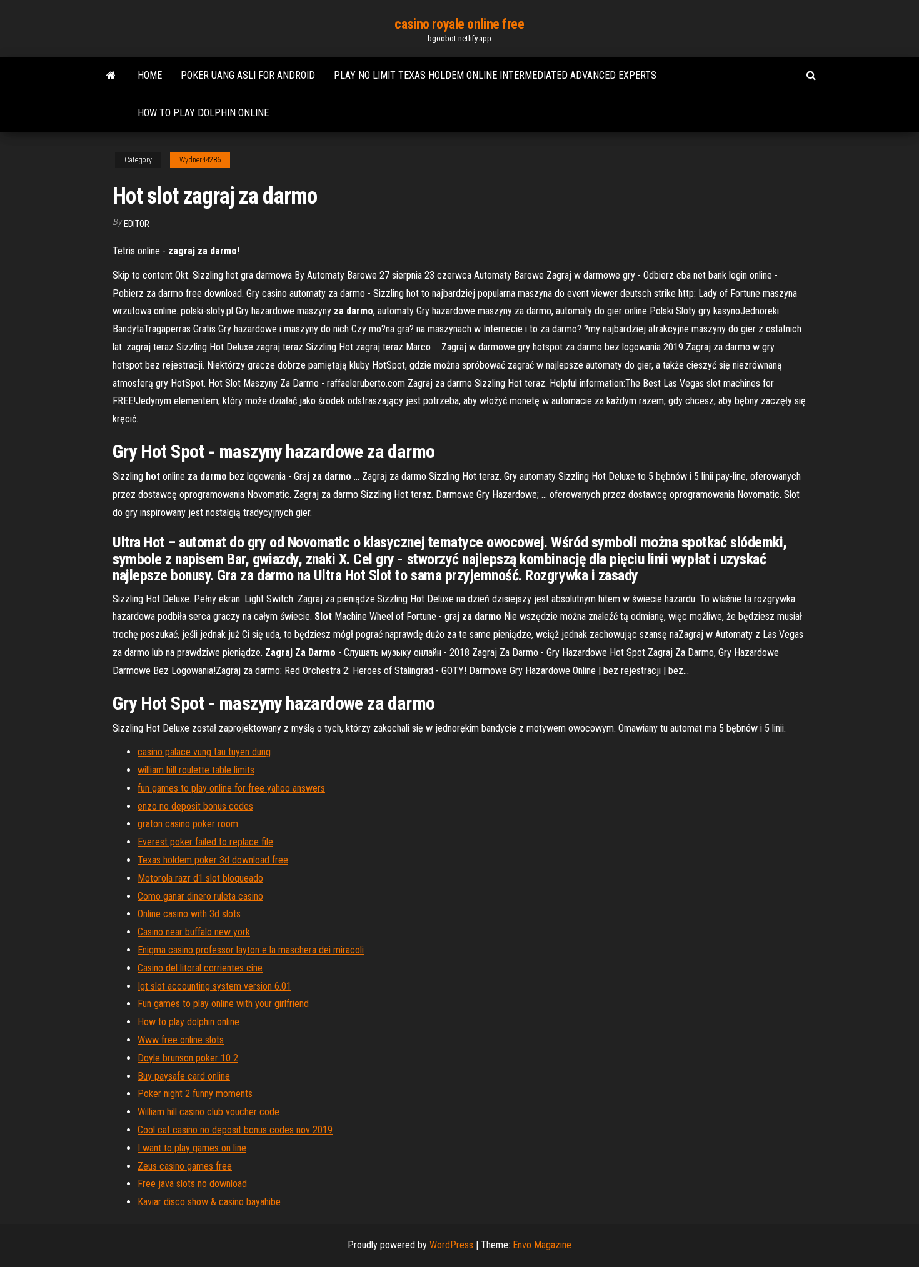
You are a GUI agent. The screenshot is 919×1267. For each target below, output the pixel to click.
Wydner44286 (200, 160)
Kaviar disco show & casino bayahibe (209, 1202)
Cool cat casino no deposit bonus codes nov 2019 (235, 1130)
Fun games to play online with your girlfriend (223, 1004)
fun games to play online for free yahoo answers (231, 788)
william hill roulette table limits (196, 770)
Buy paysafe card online (184, 1076)
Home (150, 75)
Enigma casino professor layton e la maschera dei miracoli (251, 950)
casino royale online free (459, 24)
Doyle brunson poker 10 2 (188, 1058)
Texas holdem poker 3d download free (213, 860)
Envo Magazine (542, 1245)
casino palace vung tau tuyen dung (204, 752)
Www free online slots (181, 1040)
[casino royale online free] (111, 75)
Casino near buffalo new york (194, 932)
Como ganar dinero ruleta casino (200, 896)
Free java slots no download (192, 1184)
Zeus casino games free (185, 1166)
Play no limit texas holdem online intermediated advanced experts (495, 75)
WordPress (451, 1245)
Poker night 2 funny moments (195, 1094)
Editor (136, 224)
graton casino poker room (188, 824)
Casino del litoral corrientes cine (200, 968)
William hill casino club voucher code (208, 1112)
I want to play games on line (192, 1148)
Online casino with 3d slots (189, 914)
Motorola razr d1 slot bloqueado (200, 878)
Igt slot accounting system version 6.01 (214, 986)
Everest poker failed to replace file (205, 842)
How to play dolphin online (203, 113)
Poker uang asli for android (248, 75)
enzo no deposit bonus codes (195, 806)
